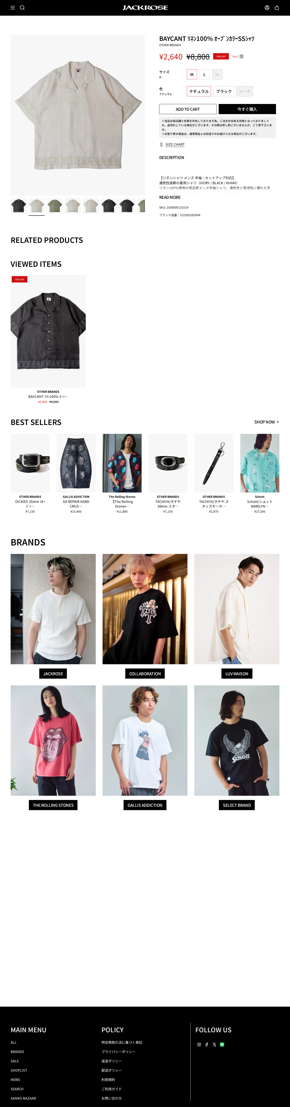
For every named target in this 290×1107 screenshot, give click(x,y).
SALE (15, 1060)
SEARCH (17, 1088)
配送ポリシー (111, 1070)
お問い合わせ (111, 1098)
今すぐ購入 (247, 109)
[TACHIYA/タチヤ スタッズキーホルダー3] (213, 463)
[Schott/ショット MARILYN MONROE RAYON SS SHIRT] (259, 463)
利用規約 (108, 1079)
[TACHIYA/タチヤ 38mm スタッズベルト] (167, 463)
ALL (14, 1042)
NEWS (15, 1079)
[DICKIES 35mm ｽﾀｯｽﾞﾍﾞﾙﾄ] (30, 463)
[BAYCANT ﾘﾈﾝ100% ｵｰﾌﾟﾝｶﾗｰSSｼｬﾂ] (48, 331)
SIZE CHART (175, 144)
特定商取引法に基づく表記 (121, 1042)
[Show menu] (12, 7)
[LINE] (222, 1043)
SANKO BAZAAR (23, 1098)
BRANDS (17, 1051)
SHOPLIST (19, 1070)
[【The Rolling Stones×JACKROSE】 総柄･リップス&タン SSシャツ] (122, 463)
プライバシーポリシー (118, 1051)
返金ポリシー (111, 1060)
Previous (10, 115)
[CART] (277, 7)
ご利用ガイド (111, 1088)
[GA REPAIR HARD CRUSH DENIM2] (76, 463)
